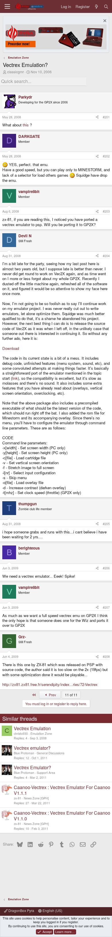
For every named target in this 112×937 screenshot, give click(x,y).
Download (10, 348)
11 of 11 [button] (71, 694)
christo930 (21, 733)
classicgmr (15, 71)
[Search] (106, 6)
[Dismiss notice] (104, 21)
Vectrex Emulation (32, 728)
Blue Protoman (24, 753)
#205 (106, 524)
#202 (106, 156)
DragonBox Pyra (20, 910)
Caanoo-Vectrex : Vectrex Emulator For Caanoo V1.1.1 (62, 790)
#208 (106, 656)
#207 (106, 607)
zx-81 (17, 798)
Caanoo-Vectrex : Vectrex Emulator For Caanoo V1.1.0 (62, 815)
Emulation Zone (41, 733)
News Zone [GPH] (36, 798)
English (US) (52, 910)
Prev (52, 694)
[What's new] (96, 6)
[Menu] (7, 6)
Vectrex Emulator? (32, 767)
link (15, 378)
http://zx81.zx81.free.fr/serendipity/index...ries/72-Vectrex (50, 684)
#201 (106, 117)
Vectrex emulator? (32, 748)
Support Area (46, 772)
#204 (106, 256)
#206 (106, 568)
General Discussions (50, 753)
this (26, 125)
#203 (106, 211)
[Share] (97, 117)
